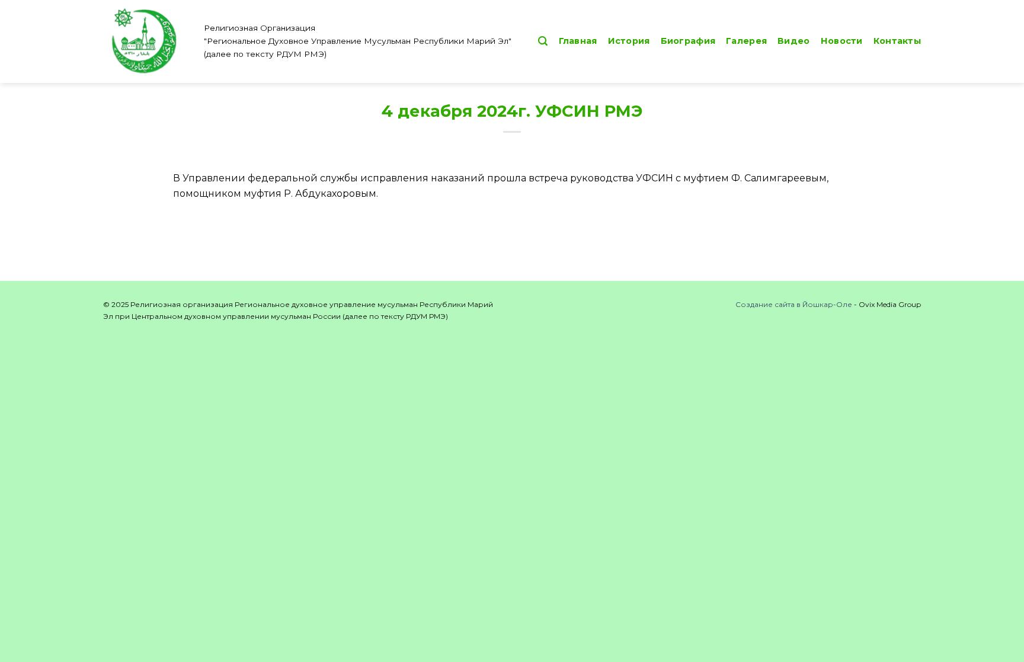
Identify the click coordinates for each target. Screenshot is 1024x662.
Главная (578, 41)
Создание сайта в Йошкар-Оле (793, 304)
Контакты (897, 41)
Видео (793, 41)
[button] (543, 41)
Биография (688, 41)
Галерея (746, 41)
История (629, 41)
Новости (842, 41)
